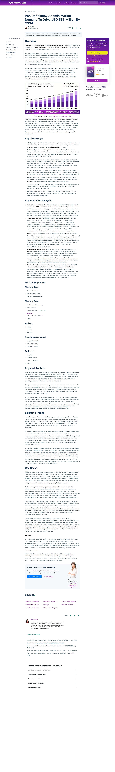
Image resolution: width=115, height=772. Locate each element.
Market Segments (10, 49)
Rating (97, 72)
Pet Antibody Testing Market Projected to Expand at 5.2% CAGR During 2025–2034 (52, 650)
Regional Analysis (10, 52)
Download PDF (48, 577)
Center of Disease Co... (32, 601)
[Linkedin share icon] (76, 28)
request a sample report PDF (62, 116)
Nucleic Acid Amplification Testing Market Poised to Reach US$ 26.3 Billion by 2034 (52, 640)
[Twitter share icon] (80, 28)
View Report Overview (97, 56)
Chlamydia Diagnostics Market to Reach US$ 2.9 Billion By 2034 (46, 643)
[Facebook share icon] (72, 28)
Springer (46, 605)
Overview (8, 42)
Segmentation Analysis (12, 47)
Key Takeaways (10, 44)
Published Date (100, 68)
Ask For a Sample (96, 53)
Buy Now (97, 80)
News (33, 11)
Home (29, 11)
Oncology (30, 313)
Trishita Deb (31, 26)
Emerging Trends (10, 55)
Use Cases (9, 57)
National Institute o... (68, 605)
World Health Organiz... (69, 601)
